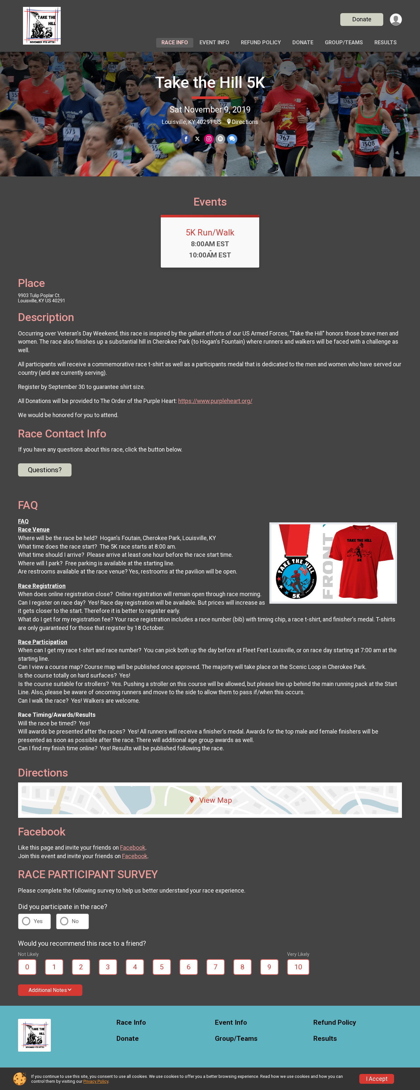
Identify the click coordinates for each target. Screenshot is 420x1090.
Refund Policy (261, 42)
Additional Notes (48, 990)
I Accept (377, 1079)
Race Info (174, 42)
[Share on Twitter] (197, 139)
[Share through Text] (232, 139)
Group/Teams (344, 42)
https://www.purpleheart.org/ (215, 401)
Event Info (214, 42)
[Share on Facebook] (186, 139)
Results (385, 42)
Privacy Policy (95, 1081)
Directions (245, 122)
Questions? (45, 470)
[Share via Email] (220, 139)
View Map (215, 800)
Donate (361, 19)
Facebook (132, 847)
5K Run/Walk (210, 232)
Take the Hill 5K (210, 82)
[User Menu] (396, 19)
